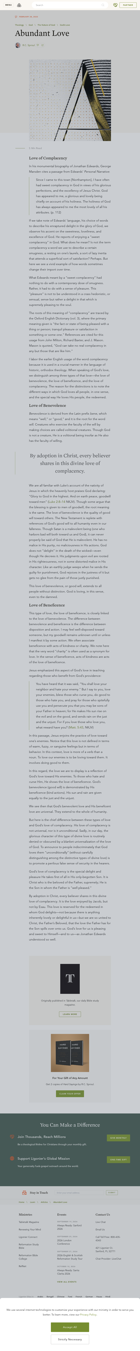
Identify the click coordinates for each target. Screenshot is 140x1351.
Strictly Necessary (70, 1339)
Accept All (70, 1327)
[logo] (19, 5)
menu (8, 5)
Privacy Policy (88, 1314)
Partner (128, 5)
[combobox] (65, 5)
